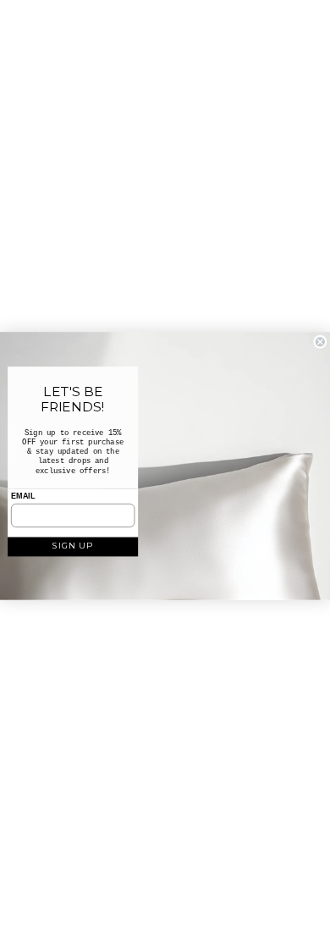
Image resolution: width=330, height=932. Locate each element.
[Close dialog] (320, 342)
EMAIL (23, 496)
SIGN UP (72, 545)
